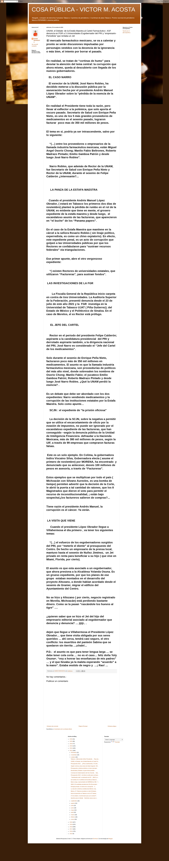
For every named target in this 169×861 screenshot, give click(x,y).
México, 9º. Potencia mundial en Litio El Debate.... (84, 791)
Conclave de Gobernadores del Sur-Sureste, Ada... (85, 773)
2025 (71, 741)
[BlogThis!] (79, 671)
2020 (71, 822)
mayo (72, 810)
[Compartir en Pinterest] (84, 671)
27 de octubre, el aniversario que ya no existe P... (84, 796)
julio (72, 805)
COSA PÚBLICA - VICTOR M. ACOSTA (83, 9)
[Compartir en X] (81, 671)
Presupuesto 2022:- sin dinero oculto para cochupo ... (85, 775)
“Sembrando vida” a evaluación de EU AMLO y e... (85, 777)
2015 (71, 833)
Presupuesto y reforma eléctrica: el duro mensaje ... (84, 768)
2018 (71, 826)
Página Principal (83, 726)
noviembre (74, 755)
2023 (71, 746)
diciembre (74, 752)
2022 (71, 748)
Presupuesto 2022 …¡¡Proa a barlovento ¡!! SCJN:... (84, 763)
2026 (71, 739)
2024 (71, 743)
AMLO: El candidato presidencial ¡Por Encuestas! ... (84, 784)
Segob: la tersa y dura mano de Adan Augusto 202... (85, 766)
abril (72, 812)
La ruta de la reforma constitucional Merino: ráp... (84, 789)
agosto (73, 803)
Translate (117, 742)
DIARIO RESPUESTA (37, 40)
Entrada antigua (112, 726)
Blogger (110, 838)
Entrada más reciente (52, 726)
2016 (71, 831)
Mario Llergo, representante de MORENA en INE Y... (85, 782)
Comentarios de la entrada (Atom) (63, 729)
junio (72, 808)
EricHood (95, 838)
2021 (71, 750)
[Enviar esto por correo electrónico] (77, 671)
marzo (73, 814)
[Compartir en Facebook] (82, 671)
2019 (71, 824)
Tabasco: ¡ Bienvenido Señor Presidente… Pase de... (85, 759)
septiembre (74, 801)
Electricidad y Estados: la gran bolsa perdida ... (83, 770)
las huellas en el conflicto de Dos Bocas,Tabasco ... (84, 779)
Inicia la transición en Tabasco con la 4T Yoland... (84, 793)
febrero (73, 817)
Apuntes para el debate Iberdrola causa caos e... (84, 798)
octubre (73, 757)
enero (73, 819)
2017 (71, 829)
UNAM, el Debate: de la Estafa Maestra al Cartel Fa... (85, 761)
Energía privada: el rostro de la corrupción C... (83, 786)
